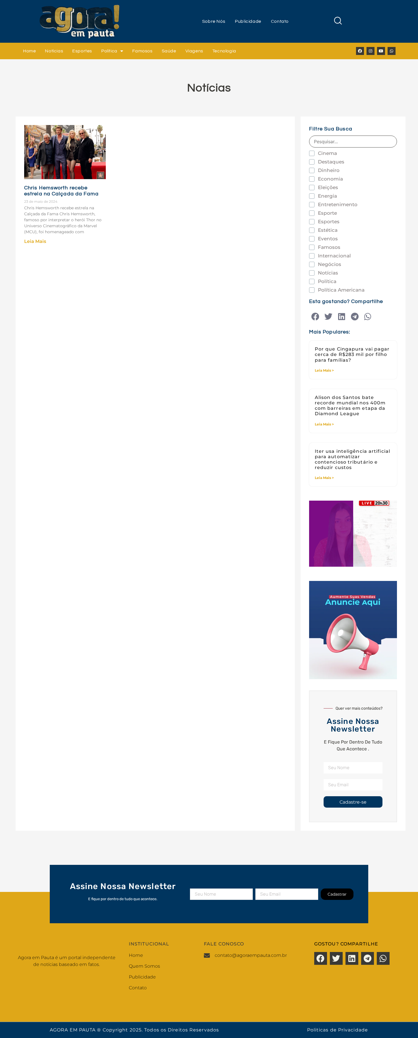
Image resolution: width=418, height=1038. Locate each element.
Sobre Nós (213, 21)
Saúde (169, 51)
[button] (315, 316)
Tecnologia (224, 51)
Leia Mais (35, 241)
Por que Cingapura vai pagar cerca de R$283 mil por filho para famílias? (352, 354)
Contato (280, 21)
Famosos (142, 51)
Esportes (82, 51)
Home (29, 51)
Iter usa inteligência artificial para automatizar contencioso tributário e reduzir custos (352, 459)
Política (109, 51)
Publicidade (248, 21)
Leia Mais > (324, 370)
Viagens (194, 51)
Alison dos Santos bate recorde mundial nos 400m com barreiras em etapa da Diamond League (350, 406)
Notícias (54, 51)
